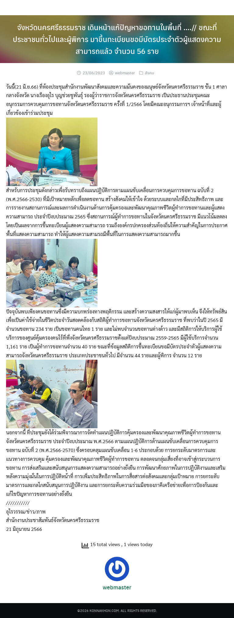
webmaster (125, 73)
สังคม (149, 73)
